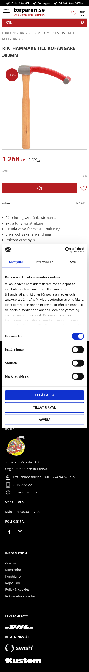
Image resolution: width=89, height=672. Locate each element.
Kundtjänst (13, 576)
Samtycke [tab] (16, 262)
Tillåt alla (44, 395)
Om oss (11, 563)
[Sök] (82, 22)
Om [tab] (73, 262)
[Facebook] (9, 532)
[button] (6, 15)
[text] (13, 159)
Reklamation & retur (20, 596)
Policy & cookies (17, 589)
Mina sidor (13, 570)
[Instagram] (20, 532)
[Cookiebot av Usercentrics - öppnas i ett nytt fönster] (65, 250)
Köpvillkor (12, 583)
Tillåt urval (44, 407)
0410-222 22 (22, 484)
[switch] (78, 349)
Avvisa (45, 419)
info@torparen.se (25, 492)
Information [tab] (44, 262)
